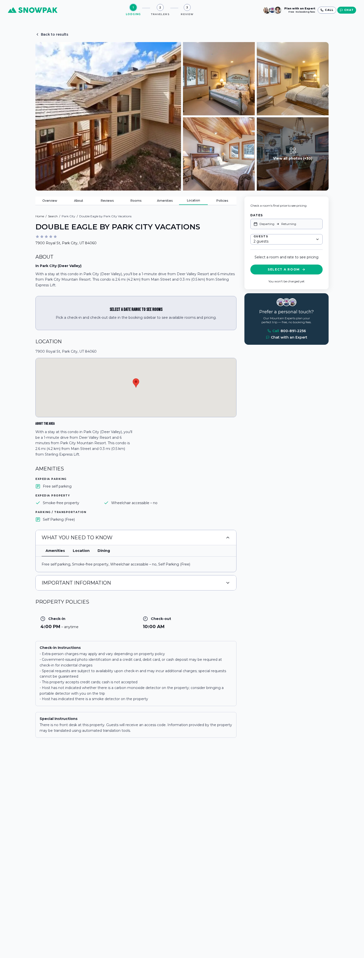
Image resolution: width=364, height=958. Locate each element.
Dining (104, 550)
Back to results (54, 34)
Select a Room (284, 269)
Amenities (165, 200)
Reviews (107, 200)
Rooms (135, 200)
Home (39, 216)
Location (193, 200)
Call (289, 331)
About (78, 200)
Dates (256, 215)
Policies (222, 200)
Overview (49, 200)
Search (53, 216)
